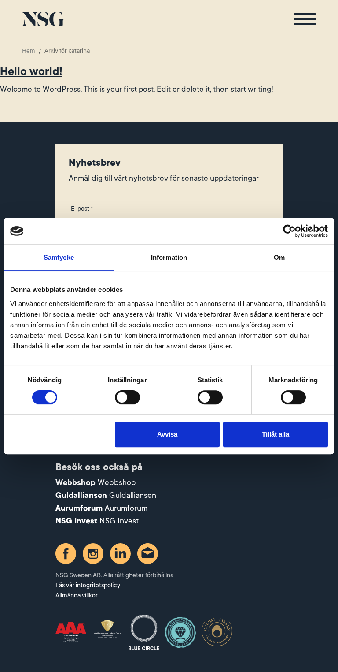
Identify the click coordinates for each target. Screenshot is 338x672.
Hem (28, 51)
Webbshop (117, 482)
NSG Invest (119, 521)
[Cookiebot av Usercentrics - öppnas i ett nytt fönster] (289, 231)
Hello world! (31, 71)
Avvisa (167, 434)
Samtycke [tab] (59, 257)
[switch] (127, 397)
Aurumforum (126, 508)
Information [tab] (169, 257)
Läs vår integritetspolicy (87, 585)
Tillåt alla (275, 434)
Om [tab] (279, 257)
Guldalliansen (132, 495)
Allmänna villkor (76, 595)
